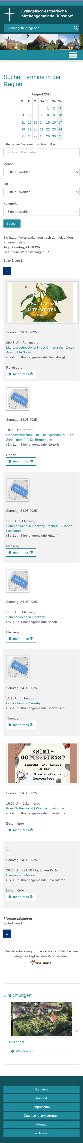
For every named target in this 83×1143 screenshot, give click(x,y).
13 (35, 122)
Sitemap (41, 1124)
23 (54, 129)
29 (48, 136)
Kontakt (41, 1098)
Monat (8, 164)
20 (35, 129)
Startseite (41, 1089)
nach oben (41, 1133)
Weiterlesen (24, 1051)
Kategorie (10, 203)
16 (54, 122)
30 (54, 136)
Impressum (41, 1107)
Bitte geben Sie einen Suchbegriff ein (30, 144)
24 (60, 129)
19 (30, 129)
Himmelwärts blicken (21, 875)
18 (23, 129)
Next (78, 1028)
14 (42, 122)
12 (30, 122)
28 (42, 136)
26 (30, 136)
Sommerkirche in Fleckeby (25, 617)
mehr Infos (21, 374)
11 (23, 122)
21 (42, 129)
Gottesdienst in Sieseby (23, 703)
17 (60, 122)
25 (23, 136)
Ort (5, 184)
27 (35, 136)
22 (48, 129)
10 (60, 115)
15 (48, 122)
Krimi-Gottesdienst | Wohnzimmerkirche (35, 808)
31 (60, 136)
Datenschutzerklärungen (41, 1115)
